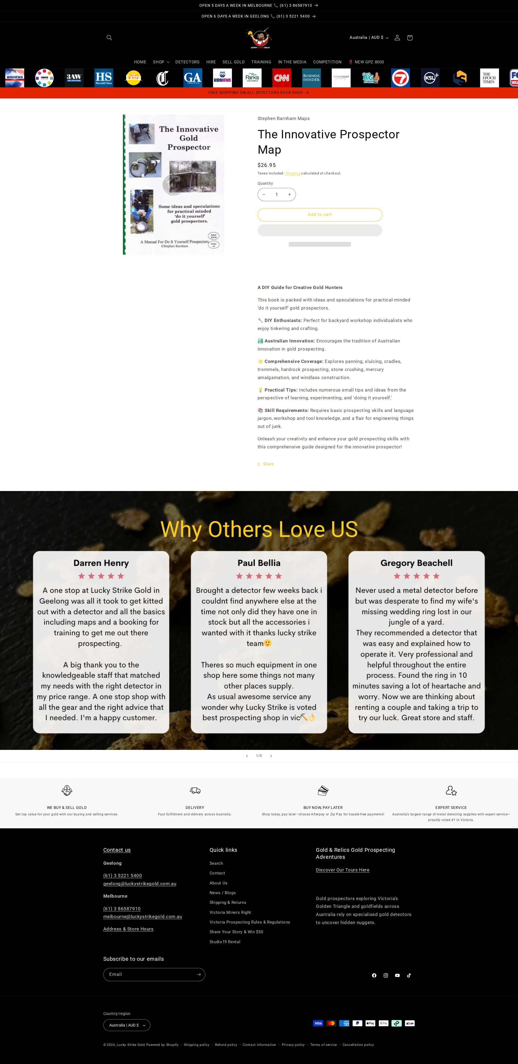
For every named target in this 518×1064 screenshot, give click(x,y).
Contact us (117, 850)
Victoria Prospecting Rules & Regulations (250, 922)
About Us (219, 883)
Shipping (292, 173)
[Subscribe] (198, 974)
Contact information (259, 1045)
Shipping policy (196, 1045)
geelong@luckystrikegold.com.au (139, 883)
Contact (217, 873)
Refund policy (226, 1045)
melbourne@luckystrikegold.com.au (142, 916)
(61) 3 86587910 (122, 908)
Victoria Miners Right (230, 912)
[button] (320, 230)
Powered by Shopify (162, 1045)
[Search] (109, 38)
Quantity (265, 183)
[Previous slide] (247, 756)
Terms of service (323, 1045)
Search (216, 863)
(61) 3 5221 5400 (122, 875)
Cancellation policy (358, 1045)
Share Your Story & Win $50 (236, 932)
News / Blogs (223, 892)
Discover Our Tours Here (343, 870)
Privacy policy (293, 1045)
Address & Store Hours (128, 929)
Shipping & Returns (228, 902)
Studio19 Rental (225, 941)
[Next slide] (271, 756)
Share (268, 464)
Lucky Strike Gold (131, 1045)
